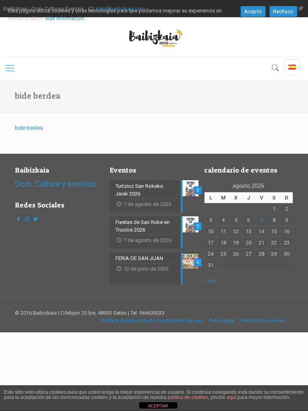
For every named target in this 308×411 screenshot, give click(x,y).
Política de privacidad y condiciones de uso (152, 320)
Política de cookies (263, 320)
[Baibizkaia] (154, 37)
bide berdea (29, 128)
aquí (231, 397)
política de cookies (188, 397)
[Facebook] (18, 219)
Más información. (65, 18)
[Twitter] (35, 219)
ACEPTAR (158, 405)
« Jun (210, 281)
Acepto (253, 11)
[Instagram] (26, 219)
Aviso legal (222, 320)
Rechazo (283, 11)
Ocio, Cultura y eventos (55, 184)
